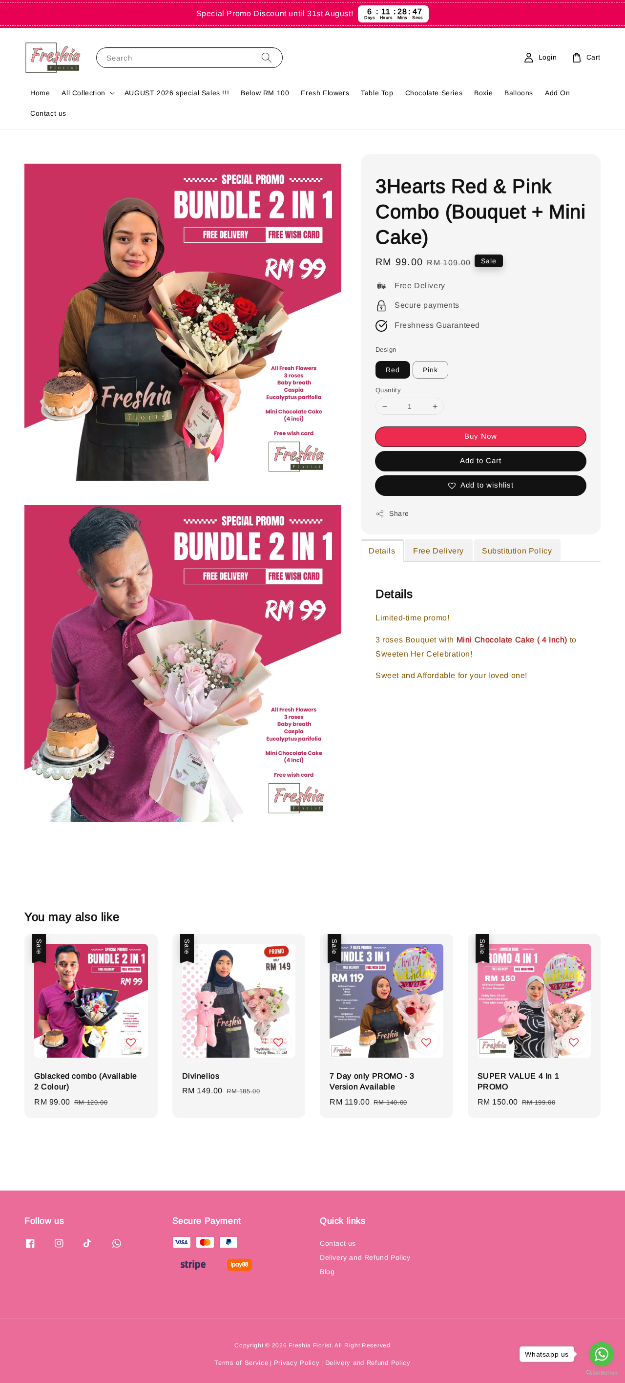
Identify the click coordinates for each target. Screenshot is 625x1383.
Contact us (48, 113)
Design (385, 349)
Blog (327, 1272)
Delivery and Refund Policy (365, 1257)
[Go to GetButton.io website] (601, 1373)
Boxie (483, 93)
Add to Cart (480, 460)
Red (393, 370)
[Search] (266, 57)
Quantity (388, 390)
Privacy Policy (297, 1362)
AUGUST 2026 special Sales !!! (177, 93)
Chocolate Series (434, 93)
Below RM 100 (265, 93)
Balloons (518, 93)
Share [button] (399, 513)
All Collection (83, 93)
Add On (557, 93)
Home (40, 93)
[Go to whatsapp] (601, 1354)
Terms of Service (241, 1362)
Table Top (377, 93)
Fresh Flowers (325, 93)
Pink (430, 370)
